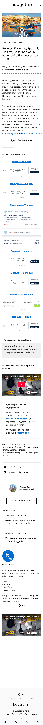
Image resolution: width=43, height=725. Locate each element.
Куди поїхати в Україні (16, 714)
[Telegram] (19, 605)
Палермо (22, 450)
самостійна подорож (13, 452)
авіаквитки (8, 447)
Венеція (35, 447)
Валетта (27, 447)
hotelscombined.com (32, 133)
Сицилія (28, 452)
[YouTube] (23, 605)
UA (22, 717)
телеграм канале (18, 69)
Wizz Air (26, 444)
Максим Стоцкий (26, 489)
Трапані (36, 452)
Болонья (18, 447)
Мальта (13, 450)
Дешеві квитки (21, 711)
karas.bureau (28, 698)
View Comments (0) (20, 500)
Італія (5, 450)
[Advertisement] (21, 662)
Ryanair (18, 444)
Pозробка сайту (16, 698)
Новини (35, 714)
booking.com (11, 133)
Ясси (5, 455)
